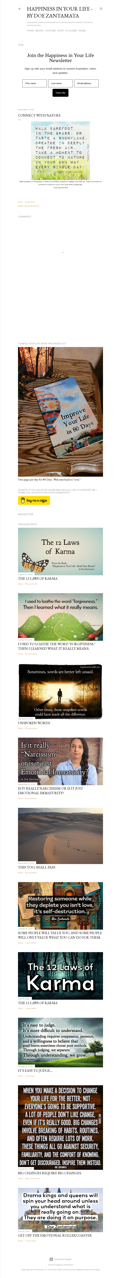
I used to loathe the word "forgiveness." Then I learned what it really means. (56, 646)
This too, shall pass (36, 867)
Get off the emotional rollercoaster (55, 1235)
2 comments (30, 1008)
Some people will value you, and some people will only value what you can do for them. (60, 935)
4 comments (30, 943)
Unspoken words (34, 723)
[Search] (101, 8)
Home (30, 30)
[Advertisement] (60, 314)
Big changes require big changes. (50, 1173)
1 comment (30, 1076)
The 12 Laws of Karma (38, 578)
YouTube (50, 30)
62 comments (31, 654)
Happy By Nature (31, 206)
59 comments (31, 873)
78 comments (31, 584)
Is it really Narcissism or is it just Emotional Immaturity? (50, 790)
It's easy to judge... (35, 1070)
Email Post (29, 202)
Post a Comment (32, 1178)
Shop (60, 30)
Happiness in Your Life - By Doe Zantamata (59, 12)
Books (40, 30)
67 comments (31, 728)
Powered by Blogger (63, 1259)
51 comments (30, 798)
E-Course (71, 30)
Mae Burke (68, 1265)
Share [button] (20, 202)
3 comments (30, 1241)
